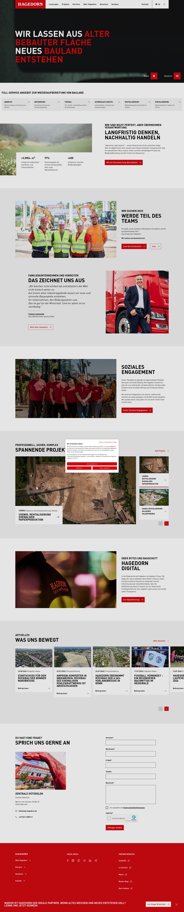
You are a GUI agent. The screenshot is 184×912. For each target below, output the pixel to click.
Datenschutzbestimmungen (108, 442)
